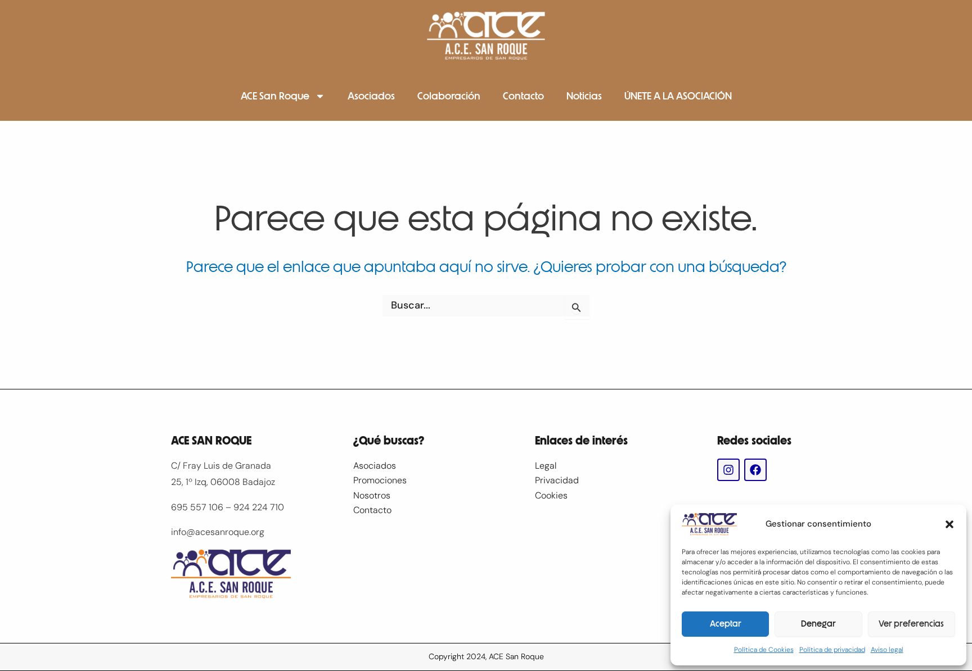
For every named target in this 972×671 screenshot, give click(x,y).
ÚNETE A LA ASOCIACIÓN (678, 96)
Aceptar (725, 624)
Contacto (523, 96)
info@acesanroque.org (217, 532)
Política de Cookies (764, 649)
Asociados (371, 96)
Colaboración (448, 96)
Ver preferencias (911, 624)
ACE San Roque (275, 96)
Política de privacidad (832, 649)
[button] (949, 524)
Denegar (818, 624)
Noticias (584, 96)
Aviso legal (887, 649)
